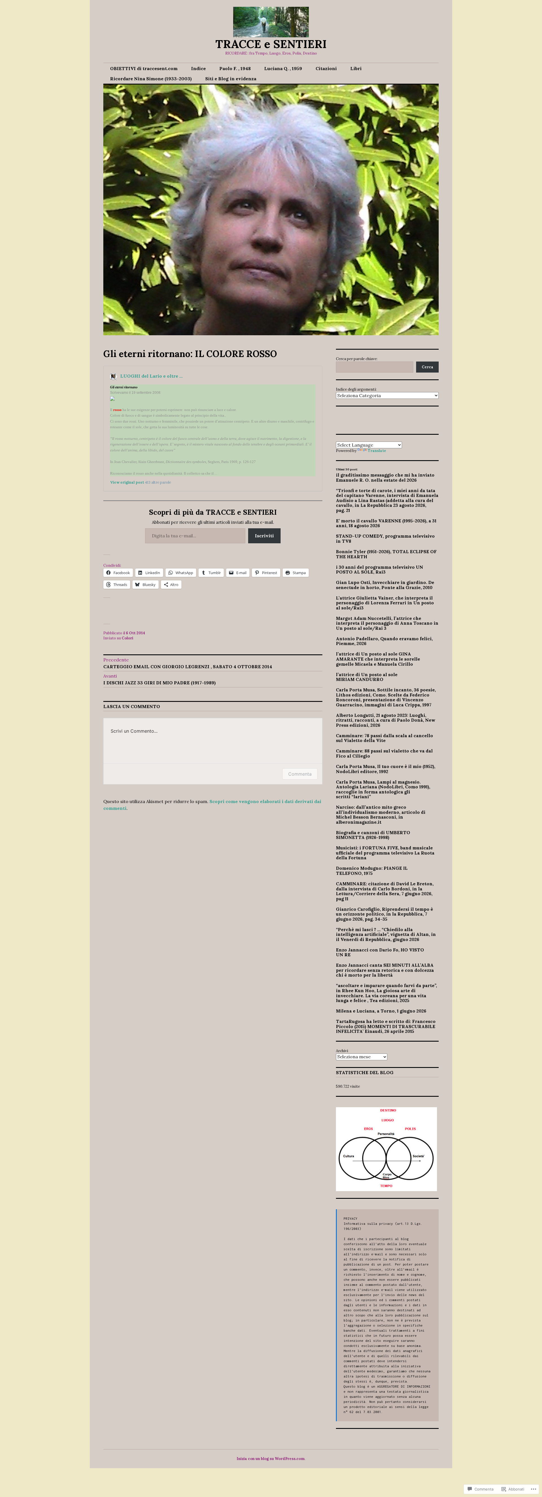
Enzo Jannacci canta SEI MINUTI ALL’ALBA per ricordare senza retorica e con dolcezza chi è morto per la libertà (385, 970)
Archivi (342, 1050)
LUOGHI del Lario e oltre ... (151, 376)
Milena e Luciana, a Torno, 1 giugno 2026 (381, 1011)
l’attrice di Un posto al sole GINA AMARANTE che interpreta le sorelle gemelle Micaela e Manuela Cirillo (378, 659)
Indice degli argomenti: (356, 389)
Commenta (300, 774)
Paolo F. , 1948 (235, 68)
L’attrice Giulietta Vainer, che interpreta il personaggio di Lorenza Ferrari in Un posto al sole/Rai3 (385, 603)
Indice (198, 68)
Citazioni (326, 68)
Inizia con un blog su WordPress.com (271, 1458)
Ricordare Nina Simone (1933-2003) (151, 78)
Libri (356, 68)
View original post (127, 482)
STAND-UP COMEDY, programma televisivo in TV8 (385, 538)
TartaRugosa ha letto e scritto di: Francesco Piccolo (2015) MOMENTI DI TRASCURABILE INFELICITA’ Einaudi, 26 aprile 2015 (386, 1026)
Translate (377, 450)
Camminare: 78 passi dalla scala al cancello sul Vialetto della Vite (384, 738)
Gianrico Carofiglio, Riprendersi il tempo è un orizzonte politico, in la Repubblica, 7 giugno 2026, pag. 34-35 (384, 914)
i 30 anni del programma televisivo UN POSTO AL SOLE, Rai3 (379, 569)
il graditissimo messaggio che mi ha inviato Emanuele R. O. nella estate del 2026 (385, 477)
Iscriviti (264, 535)
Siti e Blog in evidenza (230, 78)
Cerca (427, 367)
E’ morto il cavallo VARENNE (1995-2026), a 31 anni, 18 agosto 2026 (386, 523)
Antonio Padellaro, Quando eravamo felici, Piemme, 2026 (384, 641)
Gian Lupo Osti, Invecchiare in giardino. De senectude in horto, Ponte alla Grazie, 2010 (385, 584)
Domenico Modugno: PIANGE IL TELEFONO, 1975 (372, 870)
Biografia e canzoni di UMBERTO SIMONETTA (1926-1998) (373, 835)
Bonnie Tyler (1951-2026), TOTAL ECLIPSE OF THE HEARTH (386, 554)
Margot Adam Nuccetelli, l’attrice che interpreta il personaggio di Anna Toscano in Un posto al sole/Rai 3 (387, 623)
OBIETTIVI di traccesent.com (144, 68)
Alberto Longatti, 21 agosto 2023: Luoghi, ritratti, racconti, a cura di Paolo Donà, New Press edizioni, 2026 (385, 720)
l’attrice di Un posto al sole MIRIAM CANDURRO (366, 677)
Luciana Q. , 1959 (283, 68)
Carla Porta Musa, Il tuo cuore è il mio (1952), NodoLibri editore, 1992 (385, 768)
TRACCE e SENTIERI (271, 44)
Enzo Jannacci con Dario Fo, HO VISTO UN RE (380, 952)
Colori (127, 638)
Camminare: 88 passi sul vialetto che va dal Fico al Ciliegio (384, 753)
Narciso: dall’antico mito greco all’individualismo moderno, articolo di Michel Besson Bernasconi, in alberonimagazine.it (380, 814)
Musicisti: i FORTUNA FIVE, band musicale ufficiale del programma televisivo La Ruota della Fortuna (385, 852)
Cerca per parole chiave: (356, 358)
